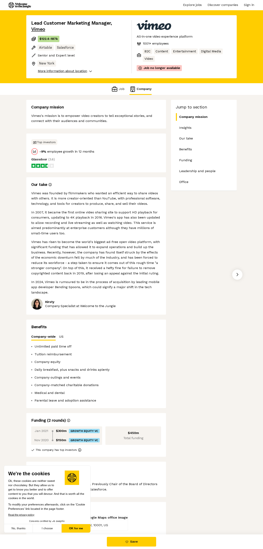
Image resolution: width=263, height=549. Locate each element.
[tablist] (96, 337)
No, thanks (18, 528)
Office (183, 182)
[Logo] (19, 5)
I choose (47, 528)
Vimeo (38, 29)
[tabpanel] (96, 373)
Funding (185, 160)
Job (121, 89)
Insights (185, 128)
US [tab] (61, 336)
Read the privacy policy (21, 514)
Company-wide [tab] (43, 336)
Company (144, 89)
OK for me (76, 528)
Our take (186, 138)
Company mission (193, 117)
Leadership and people (197, 171)
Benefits (185, 149)
